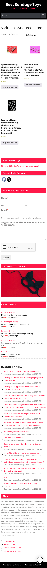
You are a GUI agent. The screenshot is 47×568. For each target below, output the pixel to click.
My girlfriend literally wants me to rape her (21, 453)
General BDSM (6, 352)
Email (4, 210)
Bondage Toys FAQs (12, 551)
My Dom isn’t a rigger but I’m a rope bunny (21, 371)
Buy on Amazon (10, 87)
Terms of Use (9, 544)
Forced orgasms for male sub (16, 431)
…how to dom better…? (13, 438)
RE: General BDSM (8, 312)
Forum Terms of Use (12, 548)
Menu (4, 15)
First (2, 206)
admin (5, 317)
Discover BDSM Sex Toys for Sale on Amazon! (20, 166)
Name (4, 198)
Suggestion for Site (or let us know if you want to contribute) (23, 223)
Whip (6, 477)
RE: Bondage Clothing (9, 322)
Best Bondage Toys (23, 4)
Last (26, 206)
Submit (6, 258)
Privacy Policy (9, 541)
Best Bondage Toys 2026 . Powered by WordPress (23, 565)
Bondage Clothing (8, 331)
